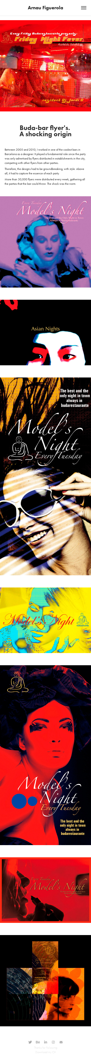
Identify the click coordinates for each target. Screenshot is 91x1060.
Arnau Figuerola (45, 8)
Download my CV (45, 1052)
